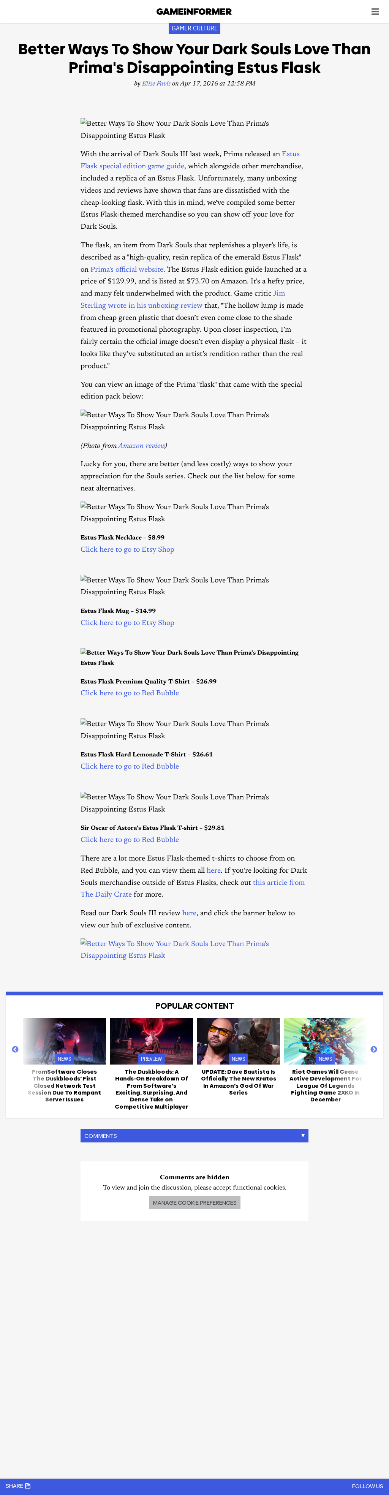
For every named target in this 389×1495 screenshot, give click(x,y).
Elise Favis (156, 84)
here (214, 871)
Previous (15, 1050)
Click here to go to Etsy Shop (127, 550)
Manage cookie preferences (195, 1203)
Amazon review (141, 446)
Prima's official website (126, 270)
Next (374, 1050)
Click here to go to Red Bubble (130, 693)
